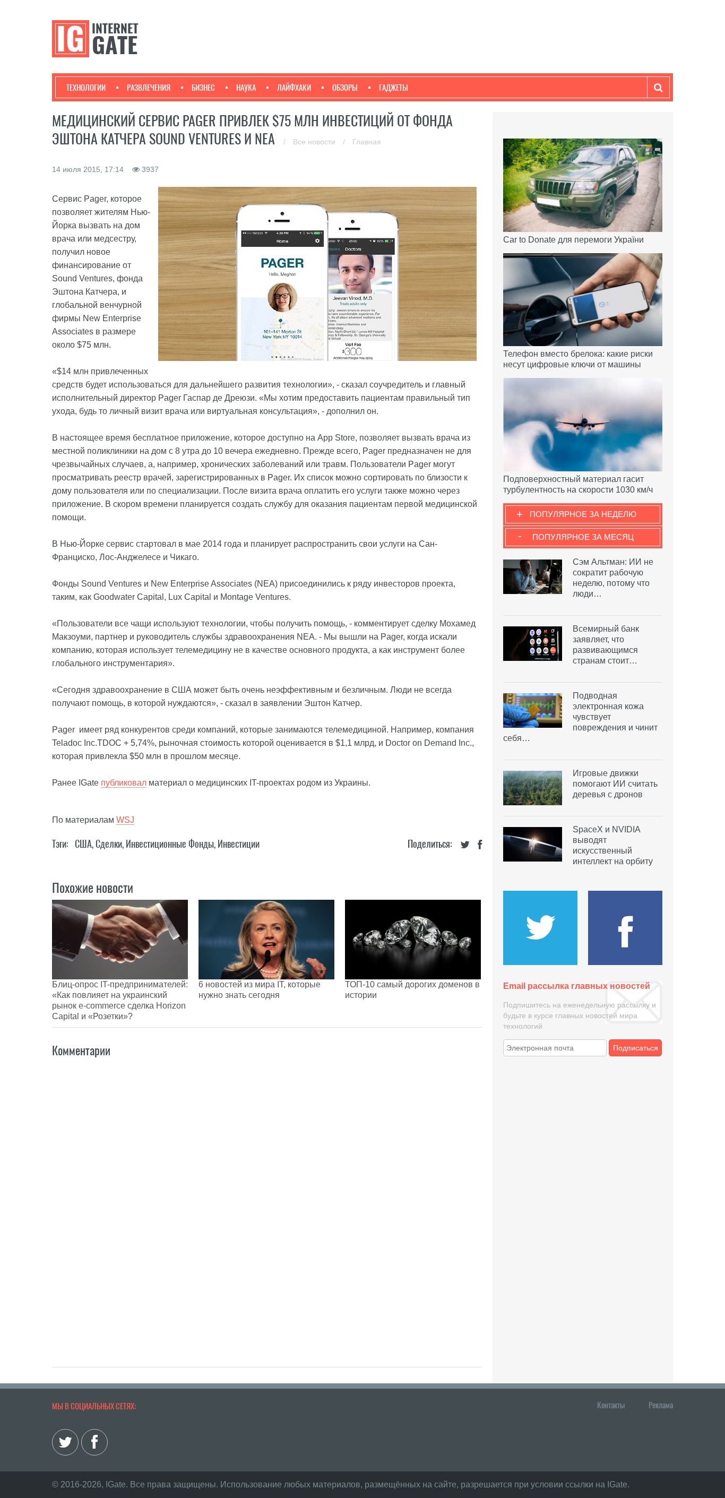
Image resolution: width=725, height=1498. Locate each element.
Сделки (109, 843)
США (83, 843)
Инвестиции (239, 843)
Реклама (661, 1405)
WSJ (125, 819)
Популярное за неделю (583, 514)
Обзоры (345, 87)
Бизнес (203, 87)
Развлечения (148, 87)
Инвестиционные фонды (170, 843)
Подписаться (635, 1048)
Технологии (86, 87)
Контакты (611, 1405)
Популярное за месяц (583, 536)
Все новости (315, 141)
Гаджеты (393, 87)
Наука (246, 87)
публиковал (123, 782)
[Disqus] (267, 1200)
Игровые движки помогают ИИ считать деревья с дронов (615, 784)
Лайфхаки (294, 87)
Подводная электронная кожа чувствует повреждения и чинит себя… (580, 717)
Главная (366, 141)
